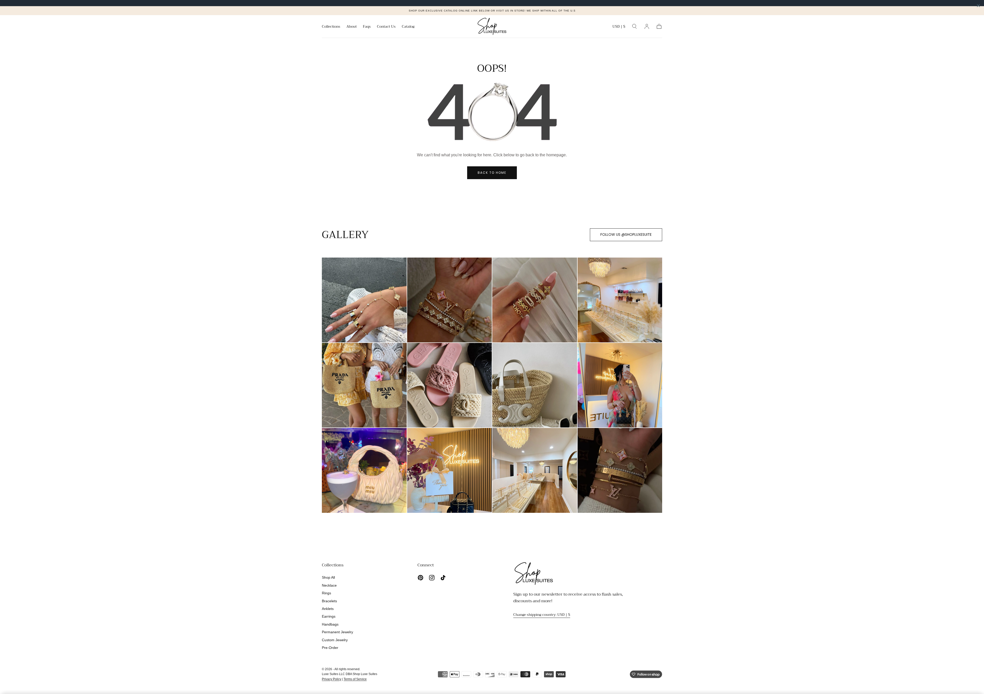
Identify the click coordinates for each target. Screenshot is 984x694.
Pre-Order (330, 648)
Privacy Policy (331, 679)
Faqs (367, 26)
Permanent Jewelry (337, 632)
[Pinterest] (420, 577)
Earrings (328, 616)
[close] (978, 5)
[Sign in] (647, 26)
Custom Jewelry (335, 640)
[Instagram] (431, 577)
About (351, 26)
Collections (331, 26)
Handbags (330, 624)
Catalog (408, 26)
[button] (618, 27)
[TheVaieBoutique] (533, 573)
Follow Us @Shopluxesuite (626, 234)
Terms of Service (355, 679)
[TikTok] (443, 577)
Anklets (328, 609)
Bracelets (329, 601)
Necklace (329, 585)
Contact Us (386, 26)
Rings (326, 593)
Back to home (492, 172)
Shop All (328, 577)
